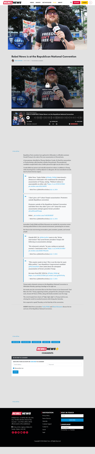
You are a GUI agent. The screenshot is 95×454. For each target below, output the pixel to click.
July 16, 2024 (54, 189)
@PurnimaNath (33, 266)
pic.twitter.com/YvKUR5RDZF (43, 215)
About (60, 2)
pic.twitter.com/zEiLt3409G (37, 186)
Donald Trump (55, 342)
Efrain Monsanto (57, 307)
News (32, 2)
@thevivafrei (44, 237)
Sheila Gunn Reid (18, 60)
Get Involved (46, 2)
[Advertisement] (47, 139)
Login (43, 432)
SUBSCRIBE (33, 361)
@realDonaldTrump (35, 211)
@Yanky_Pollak (51, 177)
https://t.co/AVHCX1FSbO (56, 184)
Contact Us (45, 427)
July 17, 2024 (53, 254)
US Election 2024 (36, 342)
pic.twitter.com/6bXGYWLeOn (38, 251)
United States (46, 342)
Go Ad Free (16, 151)
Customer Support (47, 424)
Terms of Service (46, 418)
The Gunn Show (26, 342)
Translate (72, 430)
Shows (38, 2)
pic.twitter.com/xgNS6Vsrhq (55, 275)
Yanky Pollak (46, 307)
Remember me (19, 368)
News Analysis (16, 342)
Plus (54, 2)
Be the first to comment (37, 60)
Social (44, 429)
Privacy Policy (46, 415)
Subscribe (44, 421)
